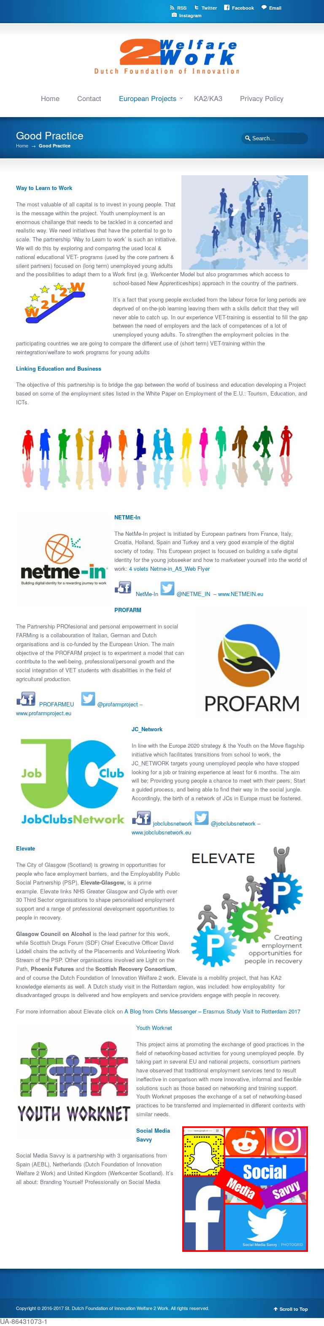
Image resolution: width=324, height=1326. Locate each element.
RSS (181, 8)
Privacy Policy (262, 98)
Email (275, 8)
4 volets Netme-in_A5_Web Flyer (169, 568)
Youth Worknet (154, 1028)
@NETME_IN (193, 594)
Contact (89, 98)
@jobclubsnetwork (233, 823)
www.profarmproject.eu (43, 713)
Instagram (190, 15)
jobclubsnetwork (172, 823)
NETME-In (127, 517)
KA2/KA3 (208, 98)
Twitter (209, 8)
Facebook (243, 8)
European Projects (147, 98)
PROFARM (127, 610)
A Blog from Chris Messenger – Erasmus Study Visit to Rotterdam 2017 (212, 1011)
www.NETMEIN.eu (240, 594)
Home (50, 98)
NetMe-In (147, 594)
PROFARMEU (56, 704)
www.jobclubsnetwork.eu (161, 832)
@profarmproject (117, 704)
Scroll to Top (294, 1309)
